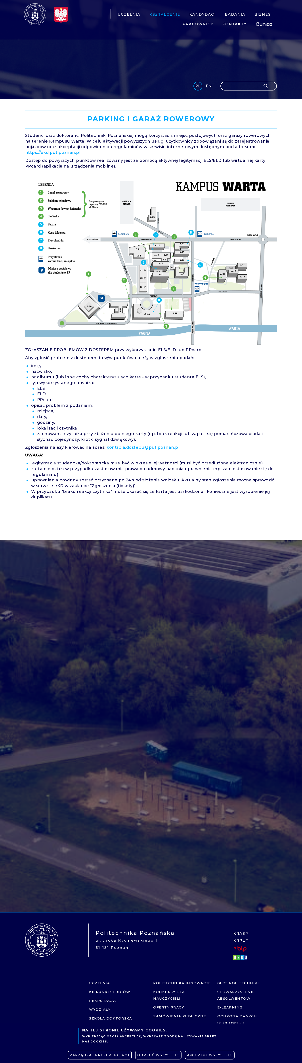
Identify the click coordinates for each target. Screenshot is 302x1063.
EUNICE (265, 23)
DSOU (241, 957)
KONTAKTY (234, 24)
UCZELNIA (129, 14)
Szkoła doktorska (110, 1018)
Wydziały (99, 1009)
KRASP (240, 933)
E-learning (230, 1007)
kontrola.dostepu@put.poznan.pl (143, 447)
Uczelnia (99, 983)
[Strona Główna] (35, 14)
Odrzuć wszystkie (158, 1055)
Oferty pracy (168, 1007)
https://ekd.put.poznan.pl (52, 152)
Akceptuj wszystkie (209, 1055)
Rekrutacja (102, 1001)
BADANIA (235, 14)
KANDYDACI (202, 14)
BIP (240, 948)
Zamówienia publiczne (179, 1016)
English (209, 87)
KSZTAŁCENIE (164, 14)
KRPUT (241, 941)
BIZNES (262, 14)
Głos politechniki (238, 983)
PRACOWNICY (198, 24)
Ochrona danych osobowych (237, 1019)
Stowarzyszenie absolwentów (236, 995)
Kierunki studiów (109, 992)
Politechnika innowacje (182, 983)
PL (198, 86)
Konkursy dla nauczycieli (169, 995)
